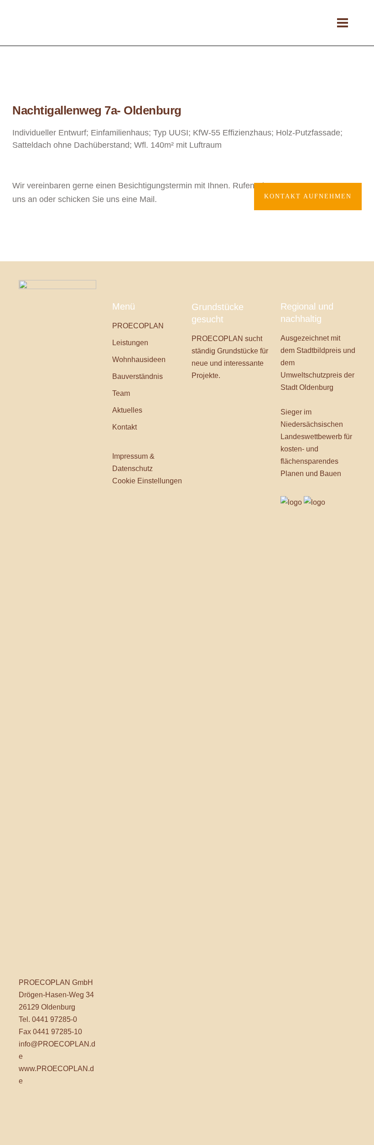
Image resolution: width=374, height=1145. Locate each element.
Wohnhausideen (139, 359)
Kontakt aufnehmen (308, 196)
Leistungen (130, 343)
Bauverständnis (137, 376)
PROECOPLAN (138, 326)
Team (121, 393)
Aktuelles (127, 410)
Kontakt (124, 427)
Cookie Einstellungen (147, 481)
